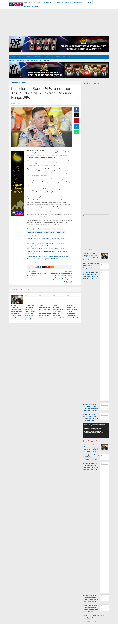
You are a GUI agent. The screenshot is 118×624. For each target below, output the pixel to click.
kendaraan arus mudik (54, 229)
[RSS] (52, 267)
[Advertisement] (59, 22)
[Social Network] (45, 6)
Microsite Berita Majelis (90, 618)
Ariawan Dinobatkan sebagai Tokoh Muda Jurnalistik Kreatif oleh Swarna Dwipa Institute (16, 311)
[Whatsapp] (76, 132)
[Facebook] (39, 267)
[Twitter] (44, 267)
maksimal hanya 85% (35, 232)
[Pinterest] (48, 267)
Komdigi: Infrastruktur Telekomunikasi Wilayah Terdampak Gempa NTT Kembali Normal (72, 311)
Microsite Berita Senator (89, 621)
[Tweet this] (76, 115)
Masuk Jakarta (49, 232)
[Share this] (76, 109)
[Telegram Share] (76, 126)
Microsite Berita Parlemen (90, 620)
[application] (96, 430)
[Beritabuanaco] (16, 4)
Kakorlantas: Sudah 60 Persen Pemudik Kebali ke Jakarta (46, 249)
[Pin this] (76, 120)
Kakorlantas (41, 229)
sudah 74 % (60, 232)
